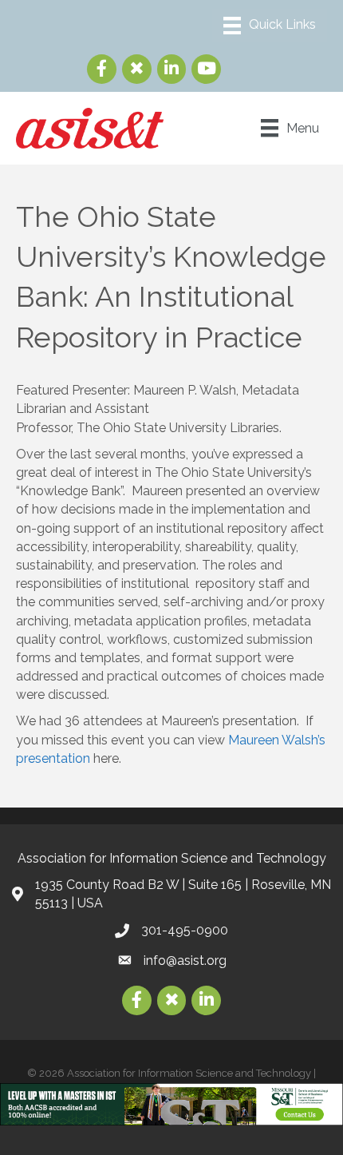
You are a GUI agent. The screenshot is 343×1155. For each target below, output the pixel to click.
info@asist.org (185, 960)
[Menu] (269, 25)
